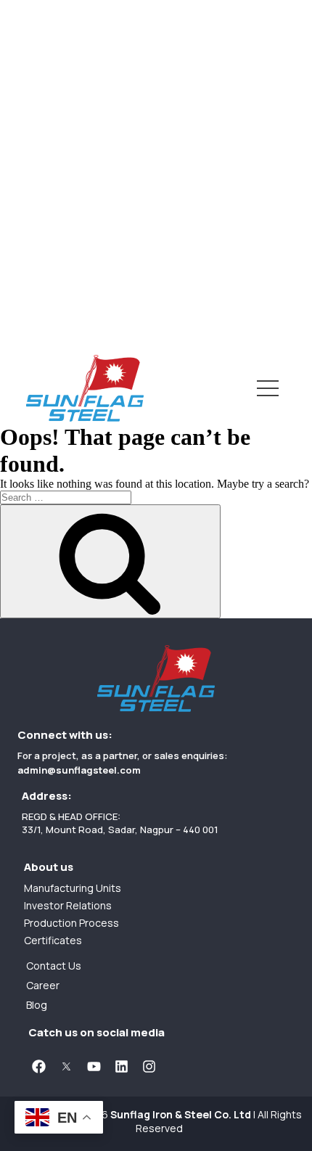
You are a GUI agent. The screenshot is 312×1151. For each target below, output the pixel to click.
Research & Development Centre (91, 195)
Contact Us (31, 314)
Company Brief (40, 59)
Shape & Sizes (38, 134)
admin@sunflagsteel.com (79, 770)
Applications (35, 149)
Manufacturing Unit (53, 180)
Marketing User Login (58, 304)
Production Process (55, 210)
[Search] (110, 561)
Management (37, 44)
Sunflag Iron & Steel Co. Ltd (180, 1114)
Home (16, 9)
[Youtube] (93, 1066)
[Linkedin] (121, 1066)
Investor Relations (51, 238)
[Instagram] (149, 1066)
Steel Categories (47, 119)
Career (19, 329)
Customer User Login (59, 289)
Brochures (29, 165)
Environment (35, 226)
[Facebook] (38, 1066)
